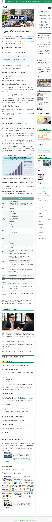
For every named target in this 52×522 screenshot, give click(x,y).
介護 (40, 213)
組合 (40, 235)
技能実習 (41, 224)
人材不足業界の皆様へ (43, 210)
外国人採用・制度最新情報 (44, 219)
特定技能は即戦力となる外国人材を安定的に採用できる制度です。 (44, 15)
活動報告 (41, 227)
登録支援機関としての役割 (43, 25)
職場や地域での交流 (43, 238)
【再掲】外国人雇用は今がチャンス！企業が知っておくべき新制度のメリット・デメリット (43, 37)
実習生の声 (41, 221)
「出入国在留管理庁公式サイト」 (21, 303)
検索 (38, 5)
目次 (42, 11)
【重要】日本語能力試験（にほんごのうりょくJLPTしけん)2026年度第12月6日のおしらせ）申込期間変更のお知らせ (43, 61)
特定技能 (41, 230)
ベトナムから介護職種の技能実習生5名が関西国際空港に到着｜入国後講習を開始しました (43, 44)
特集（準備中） (42, 232)
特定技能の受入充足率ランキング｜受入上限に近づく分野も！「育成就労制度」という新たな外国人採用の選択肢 (43, 70)
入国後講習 (41, 216)
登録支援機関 (29, 38)
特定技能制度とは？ (42, 21)
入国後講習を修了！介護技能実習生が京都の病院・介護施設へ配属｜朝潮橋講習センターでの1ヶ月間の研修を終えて (43, 53)
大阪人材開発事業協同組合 (43, 150)
